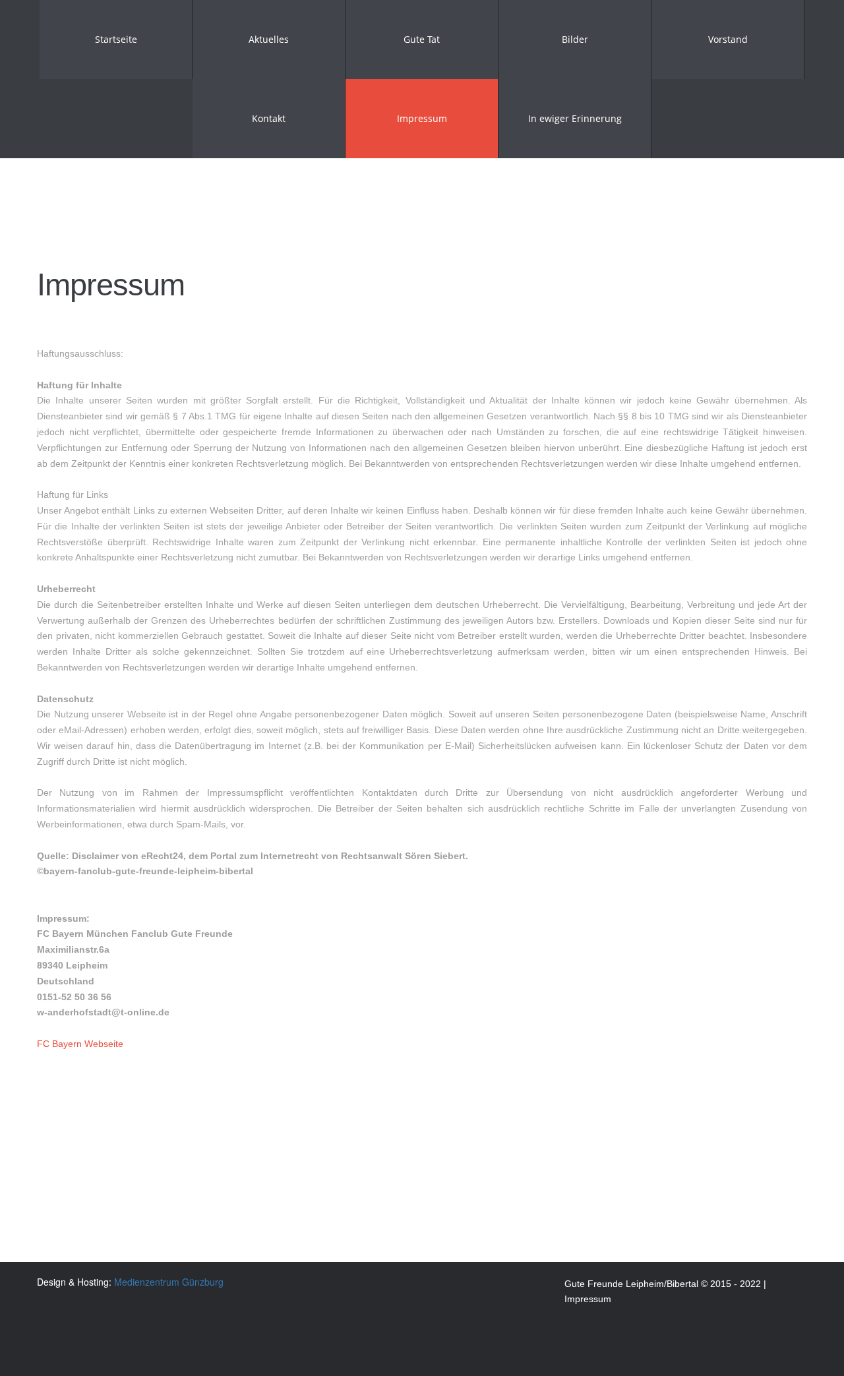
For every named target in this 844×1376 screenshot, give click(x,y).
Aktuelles (269, 39)
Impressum (422, 118)
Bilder (575, 39)
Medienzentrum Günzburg (169, 1281)
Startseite (116, 39)
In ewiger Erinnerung (575, 118)
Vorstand (728, 39)
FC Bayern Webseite (80, 1043)
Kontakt (269, 118)
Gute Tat (422, 39)
